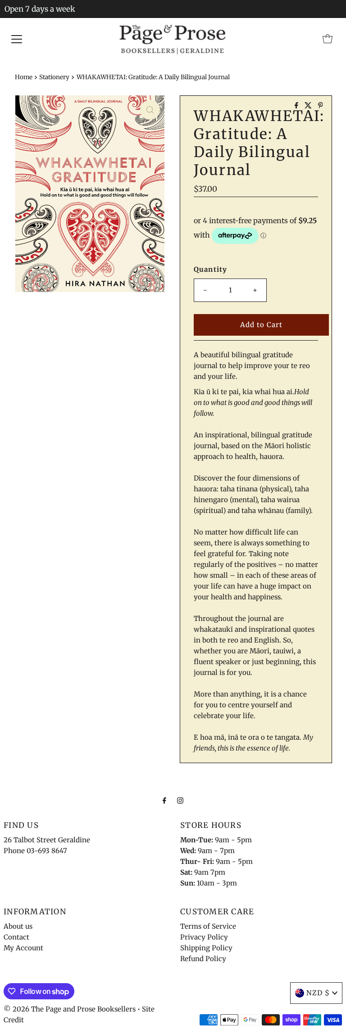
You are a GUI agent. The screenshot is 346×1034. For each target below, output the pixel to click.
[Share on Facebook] (297, 105)
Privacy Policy (204, 937)
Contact (16, 937)
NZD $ (318, 993)
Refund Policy (203, 958)
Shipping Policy (206, 948)
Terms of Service (208, 926)
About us (18, 926)
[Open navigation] (17, 38)
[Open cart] (327, 38)
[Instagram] (180, 800)
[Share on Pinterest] (320, 105)
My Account (23, 948)
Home (23, 77)
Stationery (54, 77)
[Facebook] (164, 800)
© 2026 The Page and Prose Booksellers (70, 1009)
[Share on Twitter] (309, 105)
